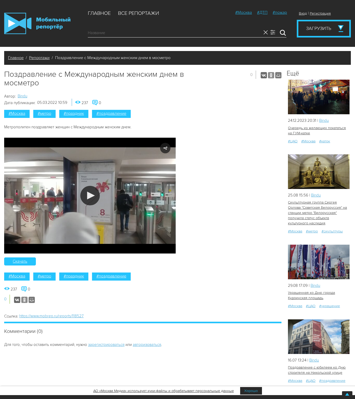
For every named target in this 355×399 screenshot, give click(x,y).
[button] (90, 195)
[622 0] (319, 97)
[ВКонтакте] (264, 75)
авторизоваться (147, 344)
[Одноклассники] (271, 75)
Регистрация (320, 13)
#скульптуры (332, 231)
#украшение (329, 306)
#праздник (74, 113)
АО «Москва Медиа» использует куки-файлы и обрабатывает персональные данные (163, 391)
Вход (303, 13)
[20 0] (319, 262)
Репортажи (39, 57)
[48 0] (319, 171)
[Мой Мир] (278, 75)
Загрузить (318, 28)
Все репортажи (138, 13)
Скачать (20, 261)
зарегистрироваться (106, 344)
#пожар (280, 12)
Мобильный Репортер (37, 23)
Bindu (22, 96)
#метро (44, 113)
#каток (324, 141)
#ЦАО (293, 141)
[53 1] (319, 336)
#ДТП (262, 12)
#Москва (243, 12)
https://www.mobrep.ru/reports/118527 (51, 316)
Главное (99, 13)
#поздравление (111, 113)
